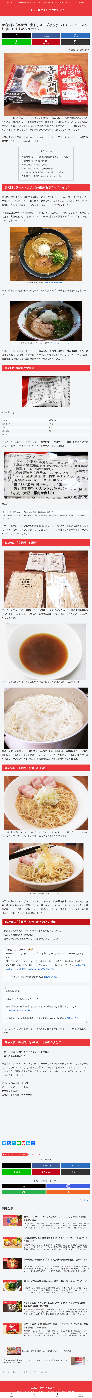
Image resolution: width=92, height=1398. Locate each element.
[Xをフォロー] (24, 1186)
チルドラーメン (35, 1154)
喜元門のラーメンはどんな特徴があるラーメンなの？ (47, 157)
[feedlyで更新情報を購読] (24, 1192)
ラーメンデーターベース (54, 283)
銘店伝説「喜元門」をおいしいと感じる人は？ (44, 176)
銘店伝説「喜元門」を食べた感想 (38, 168)
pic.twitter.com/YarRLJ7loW (41, 969)
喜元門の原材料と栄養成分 (35, 161)
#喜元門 (80, 965)
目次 (42, 151)
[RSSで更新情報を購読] (68, 1192)
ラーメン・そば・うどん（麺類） (15, 1154)
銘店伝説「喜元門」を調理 (35, 164)
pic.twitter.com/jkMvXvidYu (18, 1010)
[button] (75, 42)
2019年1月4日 (50, 977)
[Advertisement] (46, 1121)
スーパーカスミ (50, 137)
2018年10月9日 (70, 1018)
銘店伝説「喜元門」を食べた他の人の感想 (44, 172)
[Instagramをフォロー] (68, 1186)
